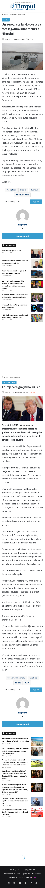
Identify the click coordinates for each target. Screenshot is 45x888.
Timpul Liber (24, 877)
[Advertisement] (22, 348)
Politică (17, 873)
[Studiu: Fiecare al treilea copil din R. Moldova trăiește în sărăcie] (37, 274)
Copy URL (36, 202)
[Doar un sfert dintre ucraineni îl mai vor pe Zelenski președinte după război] (37, 297)
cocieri (23, 190)
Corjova (35, 190)
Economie (13, 877)
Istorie (31, 873)
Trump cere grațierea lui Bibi (11, 250)
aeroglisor (12, 190)
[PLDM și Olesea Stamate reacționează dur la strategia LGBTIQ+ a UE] (37, 318)
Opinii (24, 873)
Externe (38, 873)
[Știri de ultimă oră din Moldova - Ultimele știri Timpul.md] (23, 6)
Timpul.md (8, 39)
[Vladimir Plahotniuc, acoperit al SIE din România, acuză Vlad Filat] (37, 263)
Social (22, 14)
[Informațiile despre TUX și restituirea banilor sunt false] (37, 308)
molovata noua (23, 195)
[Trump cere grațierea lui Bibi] (37, 253)
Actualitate (14, 14)
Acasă (5, 14)
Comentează (22, 236)
